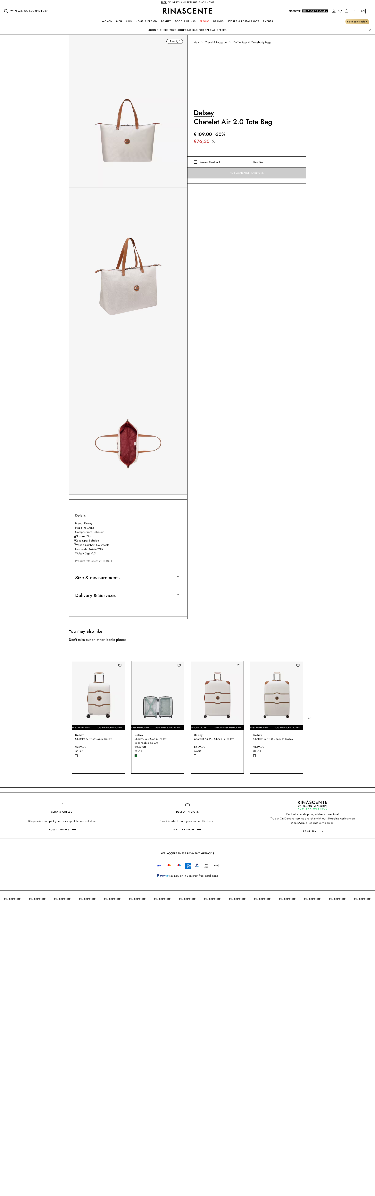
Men (119, 21)
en (362, 11)
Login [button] (152, 30)
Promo (204, 21)
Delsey (204, 113)
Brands (218, 21)
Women (107, 21)
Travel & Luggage (216, 42)
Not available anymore (247, 173)
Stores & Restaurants (243, 21)
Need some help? (357, 21)
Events (268, 21)
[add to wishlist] (177, 41)
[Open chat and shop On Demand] (312, 805)
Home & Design (146, 21)
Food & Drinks (185, 21)
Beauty (166, 21)
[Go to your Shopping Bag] (346, 11)
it (368, 11)
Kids (129, 21)
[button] (333, 11)
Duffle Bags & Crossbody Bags (252, 42)
